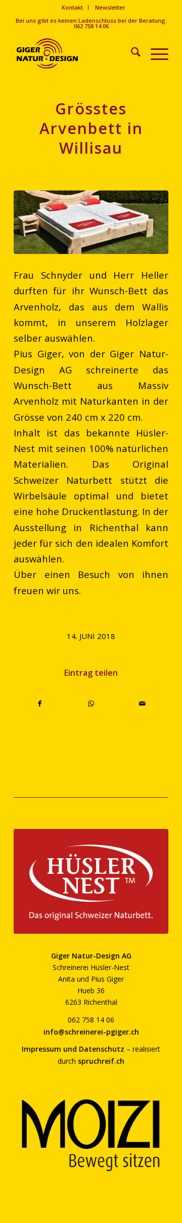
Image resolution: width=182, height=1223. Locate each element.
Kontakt (72, 7)
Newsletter (110, 7)
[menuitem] (72, 7)
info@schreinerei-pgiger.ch (91, 1032)
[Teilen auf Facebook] (39, 703)
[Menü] (154, 53)
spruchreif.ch (101, 1061)
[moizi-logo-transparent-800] (91, 1135)
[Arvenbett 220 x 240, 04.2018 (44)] (91, 222)
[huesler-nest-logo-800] (91, 881)
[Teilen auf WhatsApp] (91, 703)
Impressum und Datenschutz (73, 1049)
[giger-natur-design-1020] (76, 53)
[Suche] (131, 53)
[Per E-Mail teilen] (142, 703)
